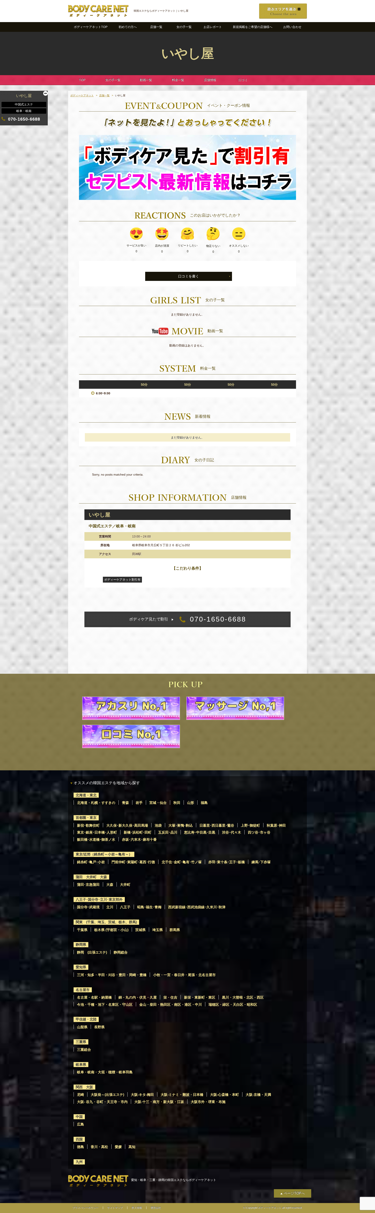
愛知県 (81, 967)
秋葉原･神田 (276, 825)
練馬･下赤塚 (261, 862)
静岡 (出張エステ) (92, 952)
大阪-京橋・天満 (258, 1094)
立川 (109, 907)
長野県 (99, 1027)
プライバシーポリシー (85, 1207)
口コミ (243, 80)
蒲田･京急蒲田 (88, 884)
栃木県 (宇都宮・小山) (111, 930)
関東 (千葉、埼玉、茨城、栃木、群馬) (106, 922)
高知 (131, 1147)
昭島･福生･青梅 (149, 907)
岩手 (139, 803)
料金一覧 (178, 80)
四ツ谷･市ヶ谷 (259, 832)
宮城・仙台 (158, 803)
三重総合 (84, 1049)
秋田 (176, 803)
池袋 (158, 825)
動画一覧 (146, 80)
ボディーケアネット (82, 95)
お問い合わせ (292, 27)
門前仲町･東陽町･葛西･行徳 (133, 862)
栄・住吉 (170, 997)
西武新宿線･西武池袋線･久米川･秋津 (196, 907)
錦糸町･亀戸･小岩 (91, 862)
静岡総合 (121, 952)
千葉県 (82, 930)
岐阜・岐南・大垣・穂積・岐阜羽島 (105, 1072)
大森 (109, 884)
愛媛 (118, 1147)
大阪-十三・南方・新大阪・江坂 (159, 1102)
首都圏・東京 (86, 817)
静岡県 (81, 944)
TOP (82, 80)
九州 (79, 1162)
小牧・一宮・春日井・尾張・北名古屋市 (184, 975)
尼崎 (80, 1094)
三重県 (81, 1042)
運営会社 (156, 1207)
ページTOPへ (294, 1193)
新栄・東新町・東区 (199, 997)
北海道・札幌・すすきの (96, 803)
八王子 (125, 907)
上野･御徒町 (250, 825)
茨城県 (140, 930)
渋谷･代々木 (231, 832)
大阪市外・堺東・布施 (208, 1102)
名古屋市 (83, 990)
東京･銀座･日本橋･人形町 (97, 832)
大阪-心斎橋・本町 (224, 1094)
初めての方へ (127, 27)
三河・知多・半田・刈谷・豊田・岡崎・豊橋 (111, 975)
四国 (79, 1139)
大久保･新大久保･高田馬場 (127, 825)
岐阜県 (81, 1064)
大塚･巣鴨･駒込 (180, 825)
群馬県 (174, 930)
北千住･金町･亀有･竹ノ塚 (182, 862)
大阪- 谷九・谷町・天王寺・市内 (102, 1102)
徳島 (80, 1147)
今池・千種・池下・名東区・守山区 (105, 1004)
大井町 (125, 884)
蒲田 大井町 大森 (91, 877)
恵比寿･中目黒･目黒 (199, 832)
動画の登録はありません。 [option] (187, 345)
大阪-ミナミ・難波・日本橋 (182, 1094)
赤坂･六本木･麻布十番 (139, 839)
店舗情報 (210, 80)
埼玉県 (157, 930)
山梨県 (82, 1027)
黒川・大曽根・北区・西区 (243, 997)
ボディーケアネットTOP (90, 27)
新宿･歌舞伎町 (88, 825)
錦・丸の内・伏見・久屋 (137, 997)
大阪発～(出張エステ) (107, 1094)
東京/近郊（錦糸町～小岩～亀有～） (104, 854)
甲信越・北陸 (86, 1019)
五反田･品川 (167, 832)
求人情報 (137, 1207)
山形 (190, 803)
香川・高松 (99, 1147)
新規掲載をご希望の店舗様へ (252, 27)
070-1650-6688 (187, 619)
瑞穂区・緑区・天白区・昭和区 (233, 1004)
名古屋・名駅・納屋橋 (94, 997)
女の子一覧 (184, 27)
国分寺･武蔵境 (88, 907)
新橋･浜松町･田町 (137, 832)
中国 (79, 1117)
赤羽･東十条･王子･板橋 (226, 862)
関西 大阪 (84, 1087)
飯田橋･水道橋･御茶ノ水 (96, 839)
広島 (80, 1124)
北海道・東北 (86, 795)
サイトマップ (115, 1207)
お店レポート (213, 27)
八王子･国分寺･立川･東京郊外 (99, 899)
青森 (125, 803)
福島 (204, 803)
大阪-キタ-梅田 (142, 1094)
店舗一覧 (156, 27)
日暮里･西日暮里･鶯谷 (216, 825)
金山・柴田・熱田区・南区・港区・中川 (170, 1004)
